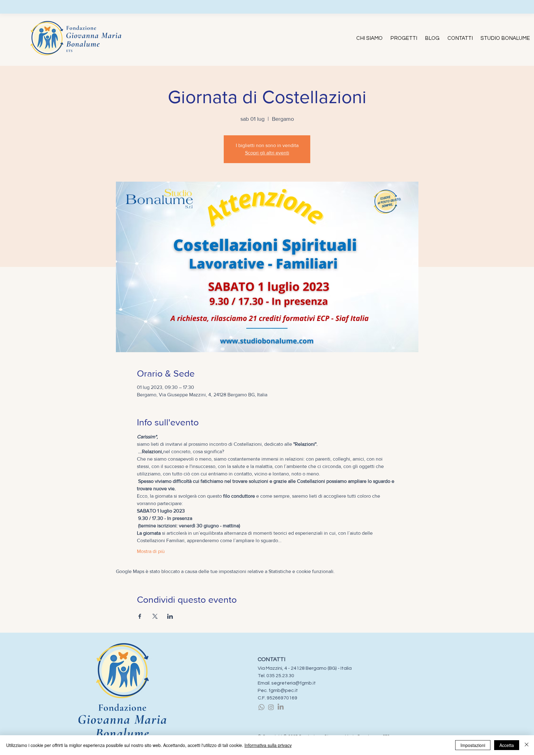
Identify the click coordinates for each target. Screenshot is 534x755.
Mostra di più (151, 551)
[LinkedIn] (280, 707)
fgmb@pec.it (283, 690)
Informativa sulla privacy (268, 745)
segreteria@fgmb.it (293, 683)
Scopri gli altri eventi (267, 152)
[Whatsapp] (261, 707)
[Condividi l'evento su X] (155, 616)
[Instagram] (271, 707)
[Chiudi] (526, 745)
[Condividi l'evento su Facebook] (140, 616)
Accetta (506, 745)
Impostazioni (472, 745)
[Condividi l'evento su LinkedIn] (170, 616)
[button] (369, 38)
